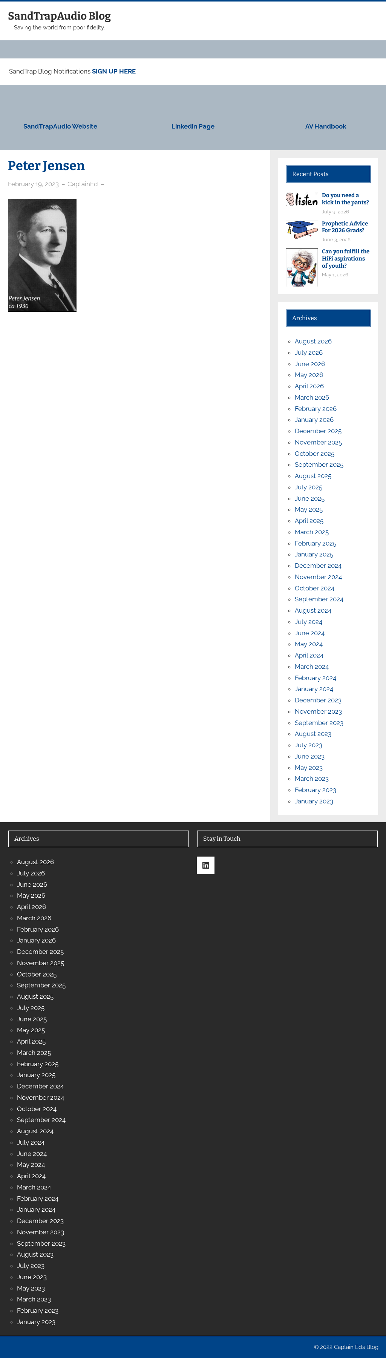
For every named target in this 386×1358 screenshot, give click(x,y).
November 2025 (318, 442)
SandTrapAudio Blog (59, 16)
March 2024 (312, 666)
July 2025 (308, 487)
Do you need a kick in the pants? (345, 199)
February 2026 (316, 408)
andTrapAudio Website (62, 126)
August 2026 (313, 341)
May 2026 (309, 375)
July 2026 (309, 352)
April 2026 (309, 386)
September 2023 (319, 723)
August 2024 (313, 610)
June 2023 (310, 756)
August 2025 (313, 476)
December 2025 (318, 431)
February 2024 (315, 678)
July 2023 (308, 745)
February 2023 (315, 790)
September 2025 (319, 464)
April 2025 (309, 520)
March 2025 (312, 532)
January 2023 (314, 801)
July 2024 (308, 621)
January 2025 (314, 554)
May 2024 (309, 644)
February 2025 (315, 543)
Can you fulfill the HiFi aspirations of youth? (345, 258)
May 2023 (309, 767)
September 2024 (319, 599)
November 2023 (318, 711)
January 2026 (314, 419)
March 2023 (312, 778)
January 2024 (314, 689)
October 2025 (314, 453)
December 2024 (318, 565)
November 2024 (318, 577)
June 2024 (310, 633)
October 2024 (314, 588)
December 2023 (318, 700)
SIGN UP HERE (114, 71)
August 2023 (313, 733)
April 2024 (309, 655)
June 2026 (310, 364)
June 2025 (310, 498)
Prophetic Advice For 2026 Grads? (345, 227)
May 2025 (309, 509)
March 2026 (312, 397)
